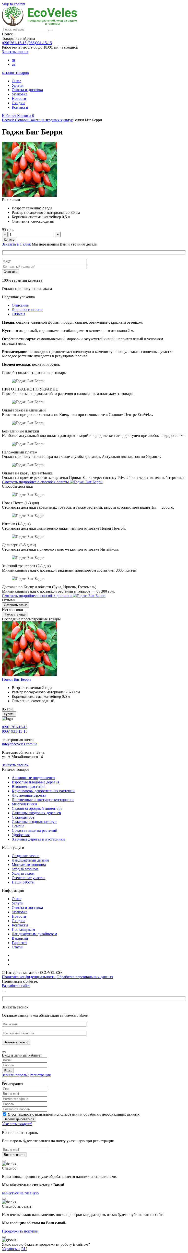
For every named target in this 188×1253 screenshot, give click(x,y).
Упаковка (19, 94)
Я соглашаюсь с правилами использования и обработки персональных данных (74, 1114)
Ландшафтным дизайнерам (34, 934)
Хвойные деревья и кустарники (38, 839)
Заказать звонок (15, 52)
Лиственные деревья (29, 795)
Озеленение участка (28, 878)
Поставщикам (23, 929)
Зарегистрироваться (19, 1119)
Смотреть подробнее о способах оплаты (36, 482)
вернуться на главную (20, 1193)
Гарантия (19, 943)
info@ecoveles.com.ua (19, 744)
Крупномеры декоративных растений (43, 791)
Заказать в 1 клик (17, 244)
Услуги (18, 85)
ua (13, 64)
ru (13, 60)
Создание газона (25, 856)
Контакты (20, 107)
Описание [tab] (20, 305)
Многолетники (24, 804)
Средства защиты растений (34, 830)
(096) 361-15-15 (14, 727)
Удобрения (21, 835)
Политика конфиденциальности (29, 977)
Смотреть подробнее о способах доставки (37, 596)
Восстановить (14, 1155)
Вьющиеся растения (28, 786)
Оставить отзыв (15, 605)
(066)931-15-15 (39, 43)
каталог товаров (15, 73)
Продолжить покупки (20, 1231)
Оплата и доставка (27, 90)
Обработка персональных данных (85, 977)
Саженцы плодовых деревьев (36, 813)
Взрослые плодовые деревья (35, 782)
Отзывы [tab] (18, 314)
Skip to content (13, 4)
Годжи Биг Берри (16, 679)
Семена (18, 826)
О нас (16, 81)
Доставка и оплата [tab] (27, 310)
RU (24, 1249)
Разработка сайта (16, 986)
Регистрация (40, 1075)
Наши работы (23, 882)
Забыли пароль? (15, 1075)
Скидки (18, 103)
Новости (19, 98)
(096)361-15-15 (14, 43)
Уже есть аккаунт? (17, 1124)
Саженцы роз (23, 817)
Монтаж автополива (29, 865)
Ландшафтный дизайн (30, 860)
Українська (11, 1249)
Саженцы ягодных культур (34, 822)
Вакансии (20, 938)
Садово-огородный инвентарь (37, 808)
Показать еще (14, 614)
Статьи (18, 947)
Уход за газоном (25, 869)
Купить (9, 239)
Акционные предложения (33, 778)
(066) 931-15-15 (14, 731)
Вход (8, 1070)
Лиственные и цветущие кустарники (43, 800)
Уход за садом (23, 873)
